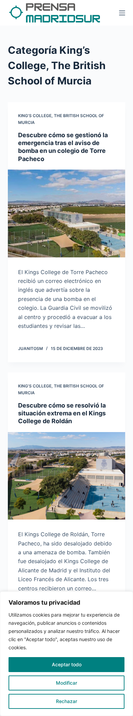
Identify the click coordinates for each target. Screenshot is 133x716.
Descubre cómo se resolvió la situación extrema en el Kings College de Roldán (62, 413)
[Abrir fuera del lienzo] (122, 13)
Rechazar (66, 701)
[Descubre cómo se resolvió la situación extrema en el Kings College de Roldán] (66, 476)
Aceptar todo (67, 664)
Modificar (66, 683)
